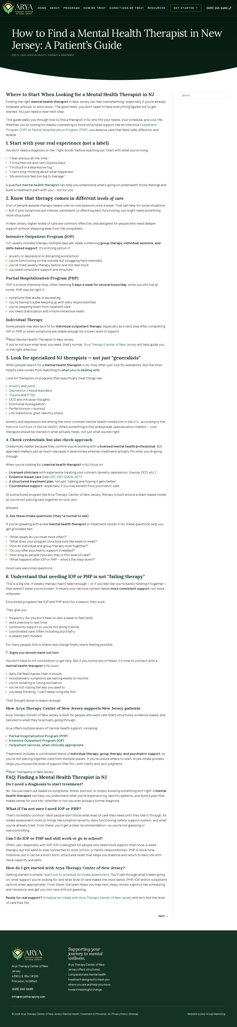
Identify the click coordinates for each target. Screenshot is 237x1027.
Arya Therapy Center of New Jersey (109, 344)
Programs (72, 8)
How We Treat (94, 8)
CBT (52, 477)
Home (42, 8)
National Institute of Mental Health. (32, 427)
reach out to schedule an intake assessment (76, 874)
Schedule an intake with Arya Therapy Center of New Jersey (87, 898)
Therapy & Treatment (61, 55)
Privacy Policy (119, 1014)
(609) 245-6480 (218, 8)
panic (31, 386)
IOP (8, 243)
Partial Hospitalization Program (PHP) (60, 130)
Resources (156, 8)
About (55, 8)
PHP (9, 285)
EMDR (68, 477)
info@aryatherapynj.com (28, 997)
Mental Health (37, 55)
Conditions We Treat (126, 8)
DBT (60, 477)
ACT (78, 477)
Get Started (186, 8)
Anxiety (14, 386)
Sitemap (133, 1014)
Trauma (14, 395)
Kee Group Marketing (213, 1014)
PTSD (31, 395)
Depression (17, 390)
